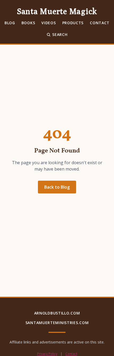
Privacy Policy (47, 354)
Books (28, 22)
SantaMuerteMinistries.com (57, 322)
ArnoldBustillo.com (57, 313)
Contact (99, 22)
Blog (10, 22)
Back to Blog (57, 187)
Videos (48, 22)
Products (73, 22)
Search (59, 34)
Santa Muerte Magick (57, 11)
